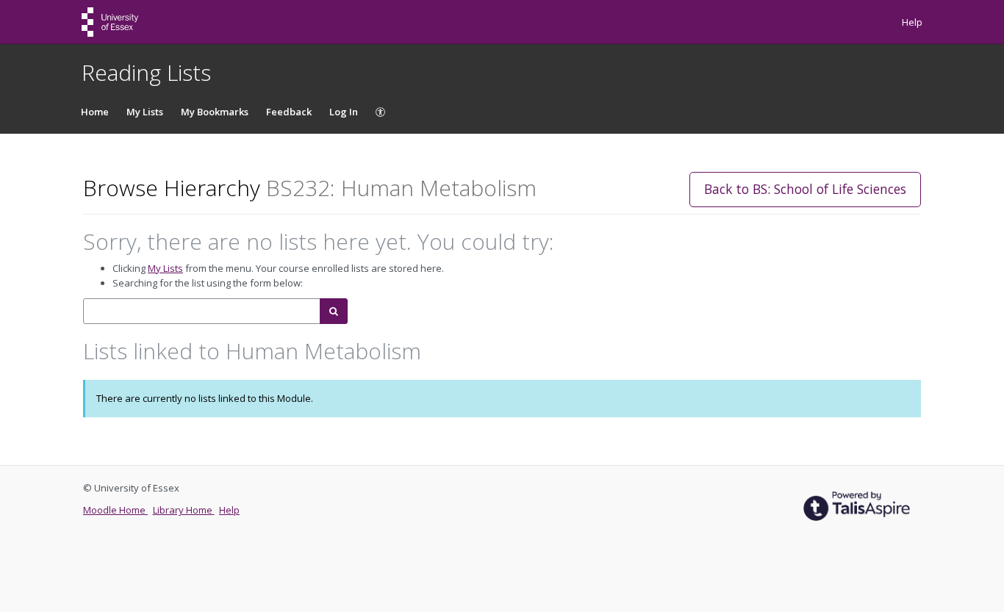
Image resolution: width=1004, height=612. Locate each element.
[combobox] (201, 311)
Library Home (184, 509)
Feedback (289, 111)
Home (95, 111)
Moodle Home (115, 509)
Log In (343, 111)
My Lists (144, 111)
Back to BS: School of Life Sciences (805, 189)
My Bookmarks (214, 111)
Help (912, 22)
